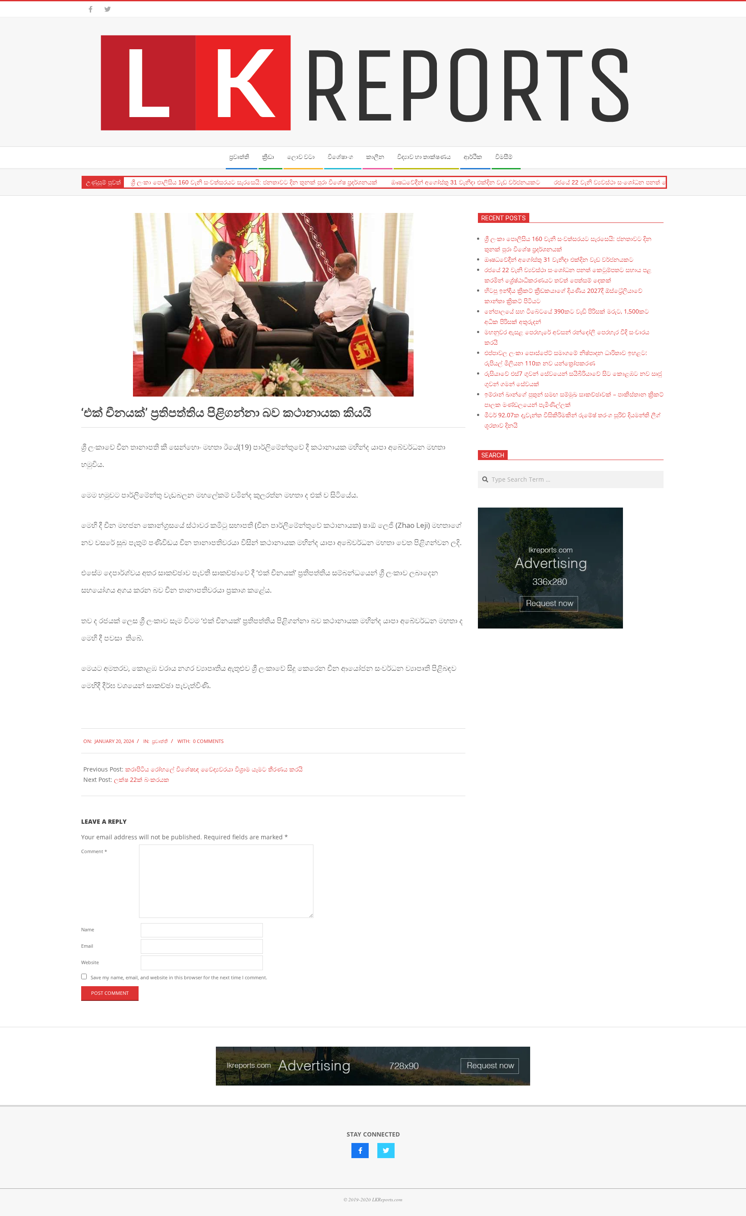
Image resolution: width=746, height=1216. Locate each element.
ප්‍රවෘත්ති (160, 741)
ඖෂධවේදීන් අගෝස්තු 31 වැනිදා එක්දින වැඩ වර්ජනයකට (465, 182)
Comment (94, 851)
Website (90, 962)
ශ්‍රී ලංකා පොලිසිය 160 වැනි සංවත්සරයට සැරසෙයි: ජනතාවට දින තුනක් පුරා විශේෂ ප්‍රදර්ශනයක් (254, 182)
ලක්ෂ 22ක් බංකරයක (141, 779)
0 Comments (208, 741)
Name (87, 929)
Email (87, 946)
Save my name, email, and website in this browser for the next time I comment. (179, 977)
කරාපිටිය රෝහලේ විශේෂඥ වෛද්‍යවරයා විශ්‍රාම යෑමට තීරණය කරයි (214, 769)
